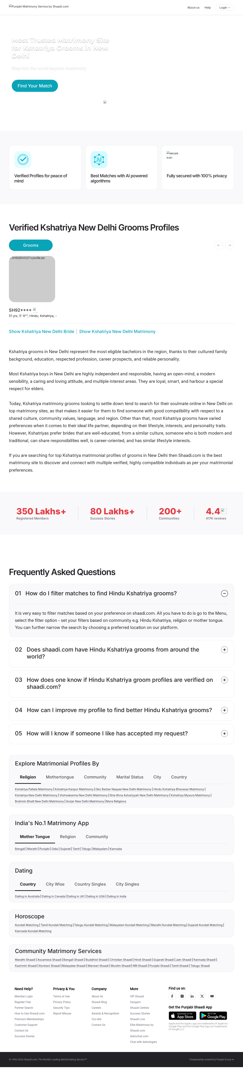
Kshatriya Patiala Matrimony (34, 789)
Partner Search (24, 1007)
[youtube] (212, 996)
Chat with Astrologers (143, 1042)
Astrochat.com (139, 1036)
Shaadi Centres (139, 1007)
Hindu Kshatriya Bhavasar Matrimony (179, 789)
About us (193, 7)
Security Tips (61, 1007)
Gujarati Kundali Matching (205, 925)
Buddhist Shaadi (97, 959)
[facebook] (172, 996)
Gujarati (65, 849)
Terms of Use (61, 996)
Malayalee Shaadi (74, 965)
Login (223, 7)
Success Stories (25, 1036)
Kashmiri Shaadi (26, 965)
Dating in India (116, 896)
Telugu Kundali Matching (91, 925)
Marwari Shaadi (98, 965)
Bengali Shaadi (73, 959)
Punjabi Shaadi (159, 965)
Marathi (32, 849)
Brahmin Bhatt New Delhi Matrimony (39, 801)
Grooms (30, 245)
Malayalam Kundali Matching (129, 925)
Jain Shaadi (183, 959)
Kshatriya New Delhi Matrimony (36, 795)
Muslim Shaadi (121, 965)
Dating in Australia (27, 896)
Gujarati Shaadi (163, 959)
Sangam (135, 1002)
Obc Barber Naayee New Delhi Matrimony (123, 789)
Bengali (20, 849)
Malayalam (100, 849)
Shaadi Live (137, 1019)
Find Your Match (35, 85)
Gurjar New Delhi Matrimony (85, 801)
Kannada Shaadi (205, 959)
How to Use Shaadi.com (30, 1013)
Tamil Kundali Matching (56, 925)
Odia (55, 849)
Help (208, 7)
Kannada (116, 849)
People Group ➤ (225, 1059)
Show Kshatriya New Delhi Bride (41, 331)
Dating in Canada (53, 896)
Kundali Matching (27, 925)
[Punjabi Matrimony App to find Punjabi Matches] (182, 1015)
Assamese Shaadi (49, 959)
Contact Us (21, 1030)
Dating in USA (95, 896)
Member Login (24, 996)
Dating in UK (75, 896)
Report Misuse (62, 1013)
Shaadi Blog (99, 1002)
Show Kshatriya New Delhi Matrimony (117, 331)
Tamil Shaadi (180, 965)
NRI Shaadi (140, 965)
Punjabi (44, 849)
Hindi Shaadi (142, 959)
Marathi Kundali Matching (168, 925)
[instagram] (182, 996)
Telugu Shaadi (200, 965)
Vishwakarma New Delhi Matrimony (84, 795)
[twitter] (202, 996)
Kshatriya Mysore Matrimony (190, 795)
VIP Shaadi (137, 996)
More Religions (116, 801)
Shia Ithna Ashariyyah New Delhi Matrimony (139, 795)
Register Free (23, 1002)
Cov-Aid (96, 1019)
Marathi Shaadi (25, 959)
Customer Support (26, 1025)
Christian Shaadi (121, 959)
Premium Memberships (29, 1019)
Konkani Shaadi (49, 965)
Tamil (76, 849)
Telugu (86, 849)
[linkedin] (192, 996)
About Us (97, 996)
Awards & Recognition (105, 1013)
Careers (96, 1007)
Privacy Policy (62, 1002)
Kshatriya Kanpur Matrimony (74, 789)
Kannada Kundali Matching (33, 931)
